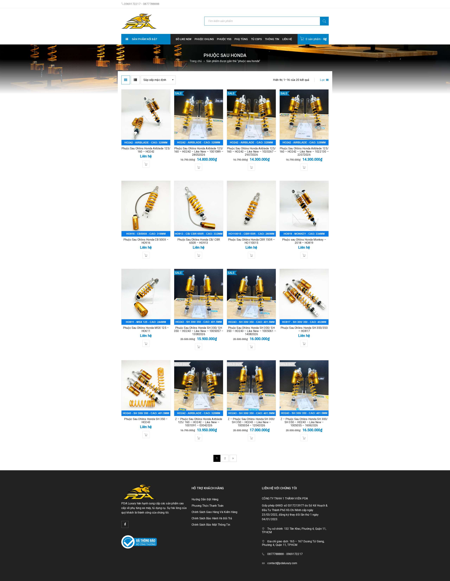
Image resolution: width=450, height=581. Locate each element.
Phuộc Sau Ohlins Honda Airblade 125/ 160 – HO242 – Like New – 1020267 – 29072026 (251, 151)
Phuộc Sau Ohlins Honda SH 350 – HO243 (146, 420)
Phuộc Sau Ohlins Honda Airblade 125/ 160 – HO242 (145, 150)
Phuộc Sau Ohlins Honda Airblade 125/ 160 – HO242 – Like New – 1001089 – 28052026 (198, 151)
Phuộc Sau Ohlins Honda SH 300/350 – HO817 (304, 329)
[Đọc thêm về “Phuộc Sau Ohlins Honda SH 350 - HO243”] (145, 434)
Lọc (322, 80)
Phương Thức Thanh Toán (208, 505)
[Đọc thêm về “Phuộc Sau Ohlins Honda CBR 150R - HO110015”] (251, 255)
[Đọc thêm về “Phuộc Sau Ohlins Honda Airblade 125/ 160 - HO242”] (145, 163)
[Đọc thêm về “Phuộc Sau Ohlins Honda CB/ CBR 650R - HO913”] (198, 255)
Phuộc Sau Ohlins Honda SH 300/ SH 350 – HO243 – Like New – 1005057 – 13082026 (198, 331)
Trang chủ (196, 61)
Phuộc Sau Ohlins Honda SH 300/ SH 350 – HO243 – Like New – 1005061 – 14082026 (251, 331)
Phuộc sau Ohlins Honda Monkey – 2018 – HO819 (304, 241)
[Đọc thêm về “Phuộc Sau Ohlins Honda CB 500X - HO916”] (145, 255)
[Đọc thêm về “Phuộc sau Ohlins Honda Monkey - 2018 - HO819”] (304, 255)
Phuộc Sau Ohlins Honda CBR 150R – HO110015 (251, 241)
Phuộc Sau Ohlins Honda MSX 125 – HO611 (146, 329)
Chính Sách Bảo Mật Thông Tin (211, 524)
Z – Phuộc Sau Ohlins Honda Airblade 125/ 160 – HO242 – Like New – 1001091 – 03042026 (198, 422)
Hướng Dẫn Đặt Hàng (205, 499)
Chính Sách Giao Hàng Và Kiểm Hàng (214, 512)
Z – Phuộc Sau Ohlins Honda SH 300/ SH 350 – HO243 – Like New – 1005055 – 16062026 (304, 422)
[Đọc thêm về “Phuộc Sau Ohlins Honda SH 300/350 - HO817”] (304, 343)
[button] (198, 167)
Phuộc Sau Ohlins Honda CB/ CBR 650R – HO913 (198, 241)
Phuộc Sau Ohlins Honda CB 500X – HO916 (145, 241)
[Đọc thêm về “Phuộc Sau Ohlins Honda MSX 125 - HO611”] (145, 343)
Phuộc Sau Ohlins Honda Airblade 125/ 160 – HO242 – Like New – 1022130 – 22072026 (304, 151)
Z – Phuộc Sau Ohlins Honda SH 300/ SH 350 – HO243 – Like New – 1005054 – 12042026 (251, 422)
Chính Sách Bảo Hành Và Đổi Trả (212, 518)
